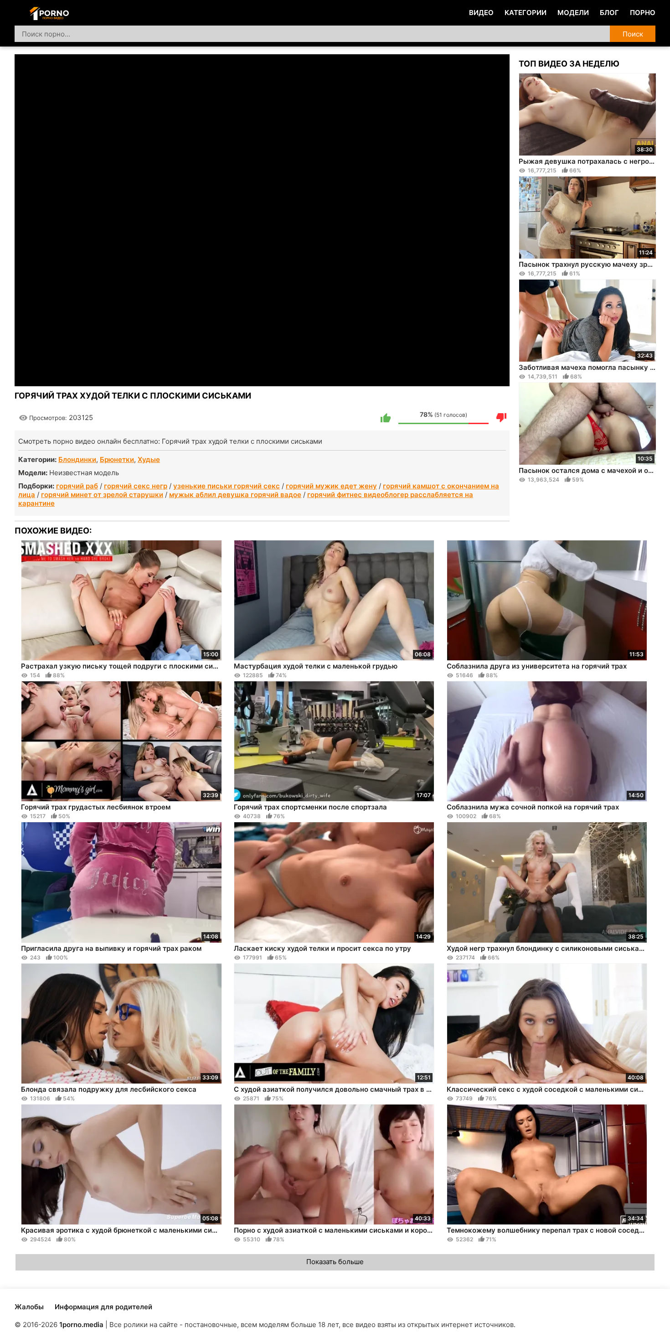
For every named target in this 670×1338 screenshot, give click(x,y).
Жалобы (29, 1306)
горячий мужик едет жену (331, 486)
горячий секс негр (135, 486)
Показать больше (335, 1261)
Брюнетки (117, 459)
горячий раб (77, 486)
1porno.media (81, 1324)
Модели (573, 12)
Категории (525, 12)
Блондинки (77, 459)
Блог (609, 12)
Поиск (633, 34)
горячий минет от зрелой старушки (102, 494)
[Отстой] (501, 418)
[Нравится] (385, 418)
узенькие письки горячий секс (226, 486)
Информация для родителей (103, 1306)
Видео (481, 12)
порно (642, 12)
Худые (149, 459)
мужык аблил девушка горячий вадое (235, 494)
